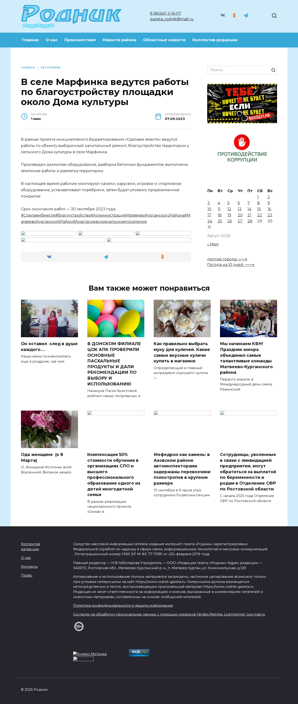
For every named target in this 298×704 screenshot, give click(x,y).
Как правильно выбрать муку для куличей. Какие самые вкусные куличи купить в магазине (182, 352)
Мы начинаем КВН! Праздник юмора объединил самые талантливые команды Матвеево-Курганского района (246, 358)
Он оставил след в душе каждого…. (49, 346)
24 (209, 221)
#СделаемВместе (38, 215)
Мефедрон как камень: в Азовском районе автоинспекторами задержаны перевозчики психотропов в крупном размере (182, 469)
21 (249, 215)
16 (269, 209)
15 (259, 209)
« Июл (213, 244)
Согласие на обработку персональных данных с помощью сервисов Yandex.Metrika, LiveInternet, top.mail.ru (169, 614)
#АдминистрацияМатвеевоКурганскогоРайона (137, 215)
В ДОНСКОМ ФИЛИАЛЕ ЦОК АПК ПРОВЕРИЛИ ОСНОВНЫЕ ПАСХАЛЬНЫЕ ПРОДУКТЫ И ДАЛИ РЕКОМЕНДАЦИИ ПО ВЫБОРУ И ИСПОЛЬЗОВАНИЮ (114, 363)
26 (229, 221)
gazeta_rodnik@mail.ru (171, 19)
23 (270, 215)
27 (240, 221)
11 (219, 209)
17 (209, 215)
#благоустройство (73, 215)
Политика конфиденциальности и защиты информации (123, 605)
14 (249, 209)
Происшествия (80, 40)
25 (220, 221)
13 (239, 209)
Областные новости (164, 40)
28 (249, 221)
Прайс (26, 575)
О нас (52, 40)
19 (229, 215)
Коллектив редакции (215, 40)
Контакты (29, 567)
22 (259, 215)
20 (240, 215)
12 (229, 209)
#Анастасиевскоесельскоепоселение (110, 221)
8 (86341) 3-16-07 (165, 13)
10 (209, 209)
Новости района (119, 40)
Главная (30, 40)
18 (220, 215)
